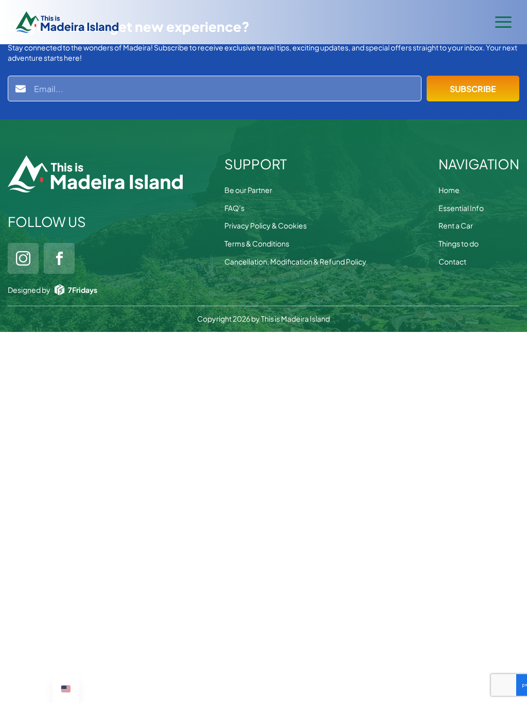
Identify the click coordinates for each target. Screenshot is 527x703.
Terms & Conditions (256, 243)
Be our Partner (248, 190)
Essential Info (461, 208)
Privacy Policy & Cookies (265, 225)
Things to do (458, 243)
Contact (452, 261)
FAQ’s (234, 208)
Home (449, 190)
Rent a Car (455, 225)
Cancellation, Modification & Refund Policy (295, 261)
